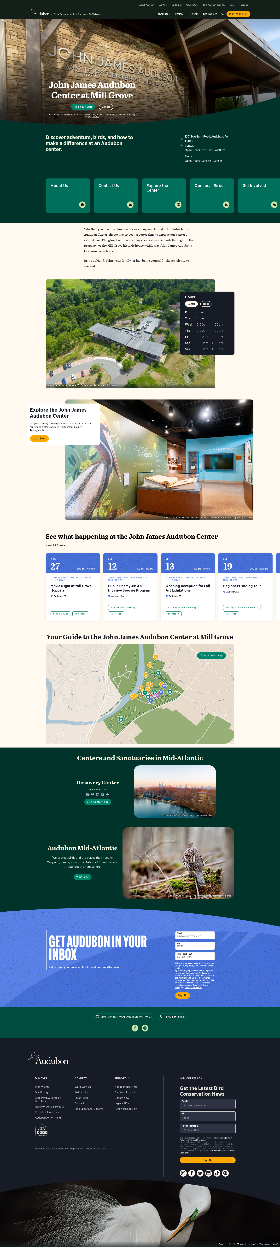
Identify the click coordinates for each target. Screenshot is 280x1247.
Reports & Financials (47, 1112)
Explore (179, 14)
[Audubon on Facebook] (191, 1173)
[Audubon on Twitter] (200, 1173)
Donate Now (122, 1097)
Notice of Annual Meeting (49, 1106)
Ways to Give (192, 5)
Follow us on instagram (145, 1028)
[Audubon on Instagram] (183, 1173)
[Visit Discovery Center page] (140, 791)
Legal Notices (76, 1148)
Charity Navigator (42, 1131)
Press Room (81, 1097)
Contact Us (109, 185)
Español (244, 5)
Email (179, 933)
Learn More (39, 438)
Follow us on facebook (135, 1028)
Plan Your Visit (238, 14)
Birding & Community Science (242, 607)
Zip (178, 943)
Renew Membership (126, 1108)
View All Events (55, 545)
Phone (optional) (184, 954)
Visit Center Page (98, 802)
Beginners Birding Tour (245, 587)
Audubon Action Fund (48, 1117)
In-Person (80, 614)
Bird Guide (177, 5)
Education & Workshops (124, 607)
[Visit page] (159, 459)
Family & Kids (60, 614)
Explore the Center (157, 188)
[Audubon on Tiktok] (217, 1173)
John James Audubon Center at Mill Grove (77, 14)
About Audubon (146, 5)
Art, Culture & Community (182, 607)
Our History (41, 1092)
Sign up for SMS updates (89, 1108)
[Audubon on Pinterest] (225, 1173)
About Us (163, 14)
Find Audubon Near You (214, 5)
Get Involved (210, 14)
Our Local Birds (208, 185)
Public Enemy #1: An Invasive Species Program (130, 587)
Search (222, 14)
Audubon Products (126, 1092)
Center (191, 303)
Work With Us (83, 1086)
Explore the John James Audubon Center (58, 412)
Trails (206, 303)
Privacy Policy (188, 965)
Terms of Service (205, 965)
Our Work (163, 5)
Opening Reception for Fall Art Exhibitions (188, 587)
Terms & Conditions (193, 987)
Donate (233, 5)
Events (194, 14)
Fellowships (81, 1092)
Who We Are (42, 1086)
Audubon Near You (126, 1086)
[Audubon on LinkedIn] (208, 1173)
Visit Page (82, 877)
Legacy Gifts (122, 1103)
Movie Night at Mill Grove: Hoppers (73, 587)
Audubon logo (39, 12)
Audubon (48, 1058)
